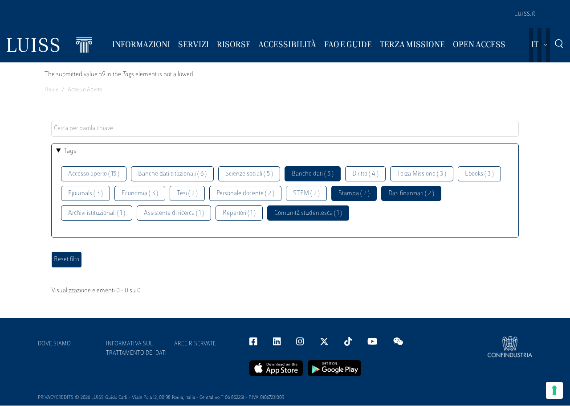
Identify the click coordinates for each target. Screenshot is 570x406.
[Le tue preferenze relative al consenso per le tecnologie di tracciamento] (554, 390)
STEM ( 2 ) (306, 193)
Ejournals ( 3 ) (85, 193)
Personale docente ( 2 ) (245, 193)
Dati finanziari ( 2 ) (411, 193)
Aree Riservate (195, 344)
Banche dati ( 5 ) (313, 174)
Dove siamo (54, 344)
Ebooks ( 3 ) (479, 174)
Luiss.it (524, 14)
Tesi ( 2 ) (187, 193)
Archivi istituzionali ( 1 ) (96, 213)
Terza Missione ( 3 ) (421, 174)
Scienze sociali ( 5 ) (249, 174)
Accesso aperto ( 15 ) (93, 174)
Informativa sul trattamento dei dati (136, 348)
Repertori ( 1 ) (239, 213)
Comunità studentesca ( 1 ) (308, 213)
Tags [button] (70, 151)
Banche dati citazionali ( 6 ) (172, 174)
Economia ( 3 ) (140, 193)
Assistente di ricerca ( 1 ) (174, 213)
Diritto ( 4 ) (365, 174)
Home (51, 90)
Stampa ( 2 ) (354, 193)
